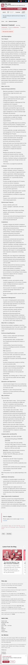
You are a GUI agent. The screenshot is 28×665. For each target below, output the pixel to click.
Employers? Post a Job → (14, 8)
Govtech (3, 527)
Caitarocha (4, 27)
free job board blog (12, 587)
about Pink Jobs (20, 605)
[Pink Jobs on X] (23, 1)
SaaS (7, 527)
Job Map (3, 624)
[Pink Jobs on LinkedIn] (26, 1)
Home (2, 21)
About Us (3, 628)
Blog (2, 627)
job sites (22, 593)
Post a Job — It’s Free (6, 625)
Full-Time (18, 525)
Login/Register (4, 1)
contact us (10, 607)
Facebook (3, 652)
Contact (3, 630)
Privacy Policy (4, 631)
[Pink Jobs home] (2, 5)
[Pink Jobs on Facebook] (18, 1)
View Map (9, 533)
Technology (12, 527)
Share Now (6, 661)
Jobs (6, 21)
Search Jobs (4, 621)
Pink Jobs (8, 4)
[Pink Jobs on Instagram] (21, 1)
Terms (12, 661)
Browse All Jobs (5, 622)
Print (3, 533)
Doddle (13, 614)
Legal (10, 525)
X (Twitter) (3, 653)
